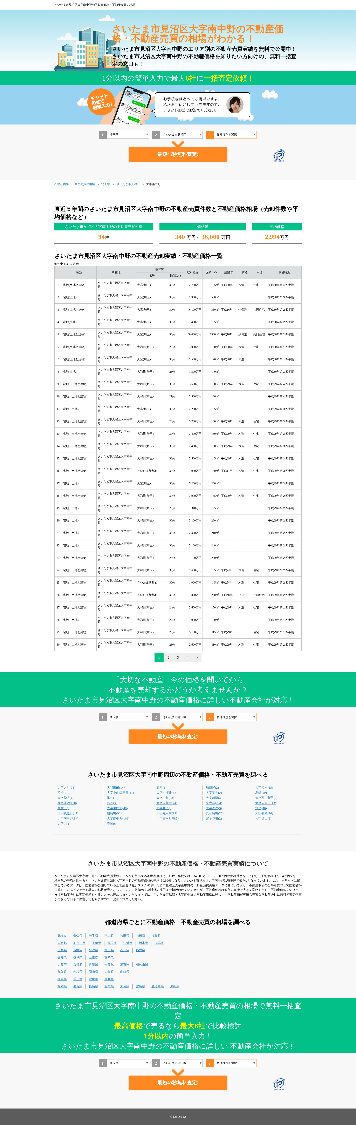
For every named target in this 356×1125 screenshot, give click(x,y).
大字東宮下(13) (265, 803)
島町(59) (261, 792)
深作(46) (261, 808)
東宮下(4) (63, 808)
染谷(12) (112, 798)
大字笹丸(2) (214, 792)
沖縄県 (174, 986)
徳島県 (62, 979)
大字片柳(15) (264, 787)
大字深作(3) (214, 808)
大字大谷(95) (66, 787)
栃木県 (143, 943)
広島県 (109, 972)
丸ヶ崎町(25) (215, 813)
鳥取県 (62, 972)
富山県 (109, 950)
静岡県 (109, 957)
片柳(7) (62, 792)
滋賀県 (124, 964)
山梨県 (62, 950)
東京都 (62, 943)
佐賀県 (77, 986)
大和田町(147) (116, 787)
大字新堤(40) (215, 798)
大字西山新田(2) (266, 798)
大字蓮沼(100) (67, 803)
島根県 (77, 972)
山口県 (124, 972)
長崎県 (93, 986)
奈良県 (109, 964)
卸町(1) (161, 787)
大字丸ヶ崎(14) (166, 813)
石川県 (124, 950)
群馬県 (159, 943)
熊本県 (109, 986)
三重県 (93, 957)
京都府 (77, 964)
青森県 (77, 935)
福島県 (156, 935)
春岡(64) (112, 823)
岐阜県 (77, 957)
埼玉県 (112, 943)
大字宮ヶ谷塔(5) (167, 818)
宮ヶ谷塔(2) (214, 818)
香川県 (77, 979)
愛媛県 (93, 979)
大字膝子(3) (164, 808)
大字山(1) (63, 823)
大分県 (124, 986)
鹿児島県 (157, 986)
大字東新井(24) (166, 803)
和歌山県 (142, 964)
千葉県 (96, 943)
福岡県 (62, 986)
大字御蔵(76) (264, 813)
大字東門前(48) (117, 808)
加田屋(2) (212, 787)
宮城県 (109, 935)
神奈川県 (79, 943)
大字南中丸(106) (118, 818)
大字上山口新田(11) (120, 792)
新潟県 (93, 950)
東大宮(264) (214, 803)
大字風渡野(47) (67, 813)
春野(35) (112, 803)
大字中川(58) (165, 798)
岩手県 (93, 935)
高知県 (109, 979)
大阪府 (62, 964)
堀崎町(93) (114, 813)
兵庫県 (93, 964)
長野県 (77, 950)
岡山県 (93, 972)
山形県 (140, 935)
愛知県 (62, 957)
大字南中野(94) (67, 818)
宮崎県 (140, 986)
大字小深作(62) (166, 792)
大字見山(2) (263, 818)
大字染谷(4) (65, 798)
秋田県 (124, 935)
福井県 (140, 950)
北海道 (62, 935)
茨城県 (127, 943)
